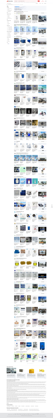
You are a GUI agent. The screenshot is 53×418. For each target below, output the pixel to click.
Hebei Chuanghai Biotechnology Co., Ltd (20, 246)
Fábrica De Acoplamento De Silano (14, 409)
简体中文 (13, 414)
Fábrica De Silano (8, 409)
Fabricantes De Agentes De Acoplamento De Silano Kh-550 (34, 410)
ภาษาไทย (37, 414)
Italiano (26, 414)
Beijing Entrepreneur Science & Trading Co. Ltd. (21, 351)
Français (18, 414)
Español (20, 414)
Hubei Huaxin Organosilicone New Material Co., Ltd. (22, 24)
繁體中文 (15, 414)
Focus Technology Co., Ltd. (26, 415)
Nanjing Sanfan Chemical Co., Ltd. (20, 281)
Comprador (37, 3)
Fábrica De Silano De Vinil (20, 409)
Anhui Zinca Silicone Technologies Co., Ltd (21, 94)
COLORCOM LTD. (18, 141)
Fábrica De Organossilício (26, 409)
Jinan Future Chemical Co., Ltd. (19, 176)
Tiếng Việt (41, 414)
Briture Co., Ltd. (18, 106)
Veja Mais (8, 403)
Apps (42, 3)
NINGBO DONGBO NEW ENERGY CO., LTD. (20, 328)
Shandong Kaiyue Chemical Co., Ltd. (20, 293)
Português (24, 414)
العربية (32, 414)
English (11, 414)
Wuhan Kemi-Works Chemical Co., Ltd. (20, 59)
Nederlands (34, 414)
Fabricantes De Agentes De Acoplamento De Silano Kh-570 (23, 410)
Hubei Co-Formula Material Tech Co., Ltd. (20, 71)
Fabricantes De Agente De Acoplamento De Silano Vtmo (34, 409)
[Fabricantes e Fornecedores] (10, 1)
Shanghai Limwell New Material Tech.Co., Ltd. (21, 258)
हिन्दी (35, 414)
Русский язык (28, 414)
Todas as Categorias (9, 3)
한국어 (30, 414)
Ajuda (40, 3)
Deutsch (22, 414)
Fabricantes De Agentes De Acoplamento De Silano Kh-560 (12, 410)
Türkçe (39, 414)
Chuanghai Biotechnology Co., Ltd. (20, 211)
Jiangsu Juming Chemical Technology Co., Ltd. (21, 316)
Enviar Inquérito (42, 24)
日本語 (17, 414)
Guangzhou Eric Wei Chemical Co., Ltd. (20, 129)
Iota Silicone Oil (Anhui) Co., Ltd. (19, 164)
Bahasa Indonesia (43, 414)
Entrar (45, 1)
